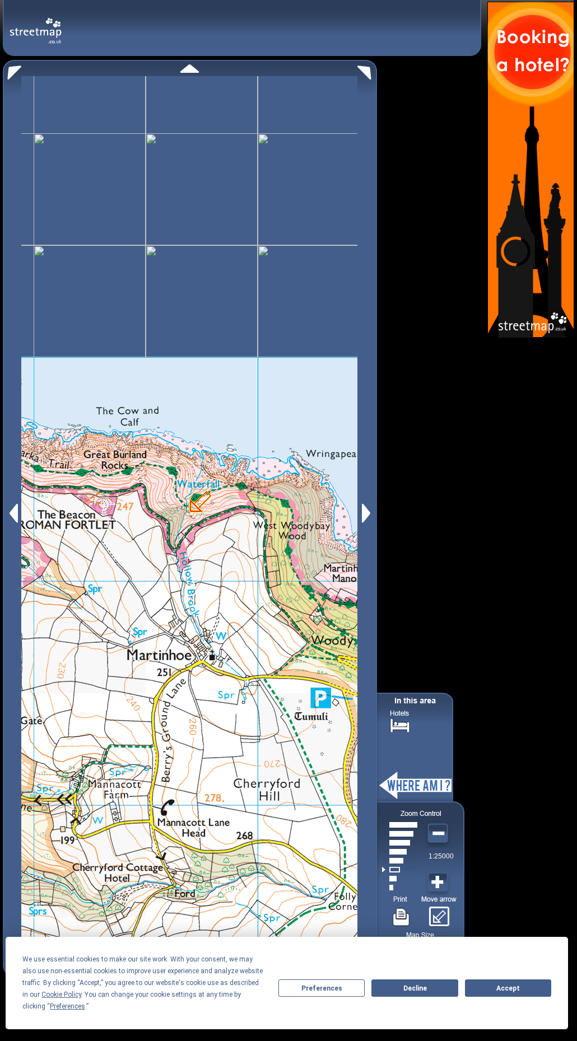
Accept (508, 988)
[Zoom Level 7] (399, 834)
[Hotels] (400, 724)
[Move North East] (367, 70)
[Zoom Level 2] (399, 878)
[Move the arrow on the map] (439, 913)
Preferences (321, 988)
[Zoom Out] (439, 834)
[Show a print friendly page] (401, 913)
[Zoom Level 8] (399, 825)
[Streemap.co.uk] (35, 24)
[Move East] (368, 513)
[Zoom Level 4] (399, 860)
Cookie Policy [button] (61, 994)
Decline (415, 988)
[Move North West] (12, 70)
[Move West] (12, 513)
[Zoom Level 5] (399, 852)
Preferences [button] (67, 1006)
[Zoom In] (439, 883)
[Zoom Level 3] (399, 869)
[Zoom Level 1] (399, 887)
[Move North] (189, 68)
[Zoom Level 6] (399, 843)
